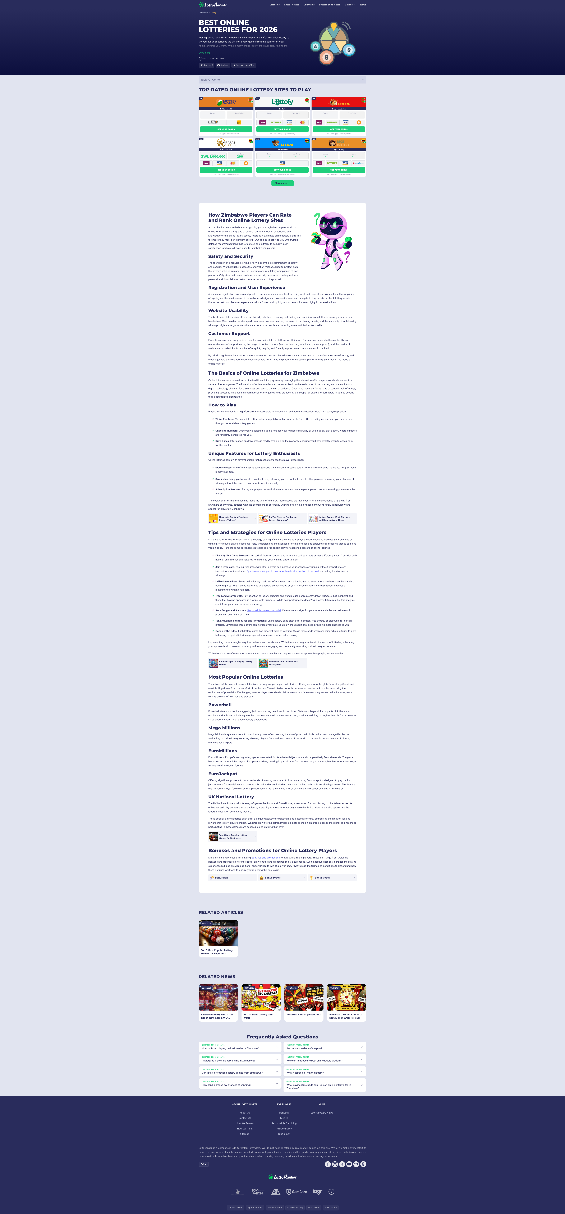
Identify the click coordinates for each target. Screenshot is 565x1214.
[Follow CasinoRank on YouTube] (349, 1164)
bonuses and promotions (266, 857)
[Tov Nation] (257, 1192)
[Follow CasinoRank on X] (342, 1164)
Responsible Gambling (284, 1123)
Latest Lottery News (322, 1112)
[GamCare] (296, 1192)
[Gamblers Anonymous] (276, 1192)
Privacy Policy (284, 1128)
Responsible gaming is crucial (264, 610)
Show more (281, 183)
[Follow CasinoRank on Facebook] (328, 1164)
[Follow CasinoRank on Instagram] (335, 1164)
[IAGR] (318, 1192)
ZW (202, 1164)
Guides (349, 4)
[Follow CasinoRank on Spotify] (356, 1164)
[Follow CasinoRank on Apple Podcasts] (363, 1164)
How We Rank (245, 1128)
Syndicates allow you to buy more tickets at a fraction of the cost (283, 571)
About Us (245, 1112)
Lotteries (275, 4)
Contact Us (245, 1118)
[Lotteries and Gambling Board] (237, 1192)
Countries (309, 4)
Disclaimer (284, 1134)
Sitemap (244, 1134)
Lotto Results (291, 4)
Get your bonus (226, 129)
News (363, 4)
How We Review (245, 1123)
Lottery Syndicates (329, 4)
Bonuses (284, 1112)
